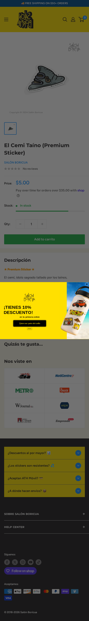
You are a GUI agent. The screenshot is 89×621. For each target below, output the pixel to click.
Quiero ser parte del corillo (29, 323)
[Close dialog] (86, 284)
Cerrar (29, 328)
